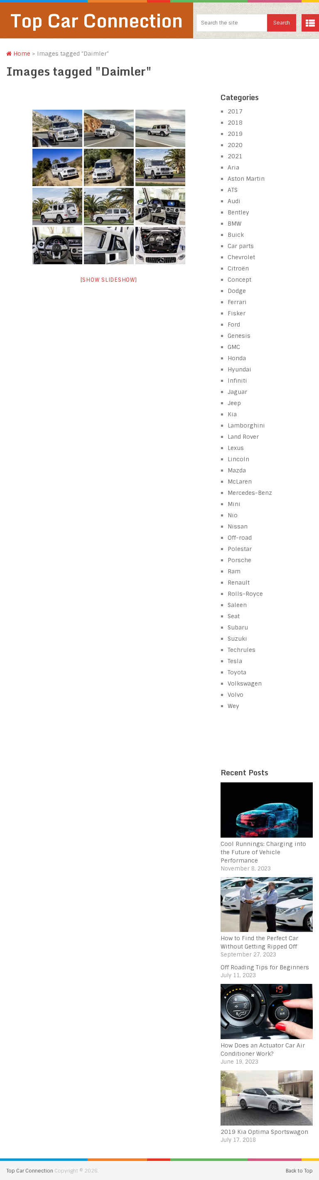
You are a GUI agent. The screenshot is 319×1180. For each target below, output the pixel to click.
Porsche (239, 560)
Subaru (238, 627)
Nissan (238, 526)
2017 (235, 111)
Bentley (238, 212)
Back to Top (299, 1171)
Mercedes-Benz (250, 493)
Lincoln (238, 459)
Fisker (236, 313)
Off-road (240, 537)
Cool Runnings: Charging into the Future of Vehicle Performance (263, 852)
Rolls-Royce (245, 593)
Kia (232, 414)
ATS (233, 190)
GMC (234, 347)
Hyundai (239, 369)
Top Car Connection (96, 20)
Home (21, 53)
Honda (237, 358)
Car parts (241, 246)
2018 (235, 122)
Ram (234, 571)
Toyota (237, 672)
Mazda (237, 470)
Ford (234, 324)
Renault (239, 582)
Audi (234, 201)
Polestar (240, 549)
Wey (233, 706)
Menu (310, 23)
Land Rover (243, 436)
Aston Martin (246, 178)
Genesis (239, 335)
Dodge (237, 291)
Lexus (236, 448)
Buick (236, 234)
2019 (235, 134)
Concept (239, 279)
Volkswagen (245, 683)
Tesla (235, 661)
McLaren (240, 481)
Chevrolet (241, 257)
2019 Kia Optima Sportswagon (264, 1132)
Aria (233, 167)
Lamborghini (246, 425)
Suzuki (237, 638)
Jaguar (237, 392)
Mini (234, 504)
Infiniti (237, 380)
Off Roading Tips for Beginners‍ (265, 967)
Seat (234, 616)
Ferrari (237, 302)
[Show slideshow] (109, 279)
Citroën (238, 268)
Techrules (241, 650)
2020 (235, 145)
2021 (235, 156)
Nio (233, 515)
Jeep (234, 403)
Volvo (235, 694)
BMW (234, 223)
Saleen (237, 605)
